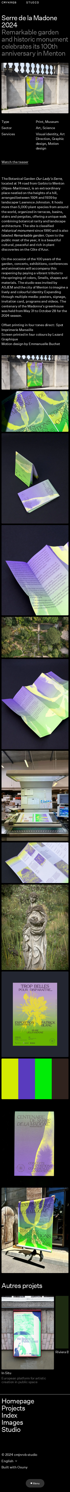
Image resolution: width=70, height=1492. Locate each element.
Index (9, 1415)
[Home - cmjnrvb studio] (20, 2)
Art (38, 128)
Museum (52, 121)
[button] (35, 88)
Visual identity (47, 134)
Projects (13, 1408)
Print (39, 121)
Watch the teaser (14, 162)
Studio (10, 1429)
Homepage (17, 1400)
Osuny (22, 1467)
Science (49, 128)
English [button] (7, 1461)
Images (12, 1422)
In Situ (6, 1373)
